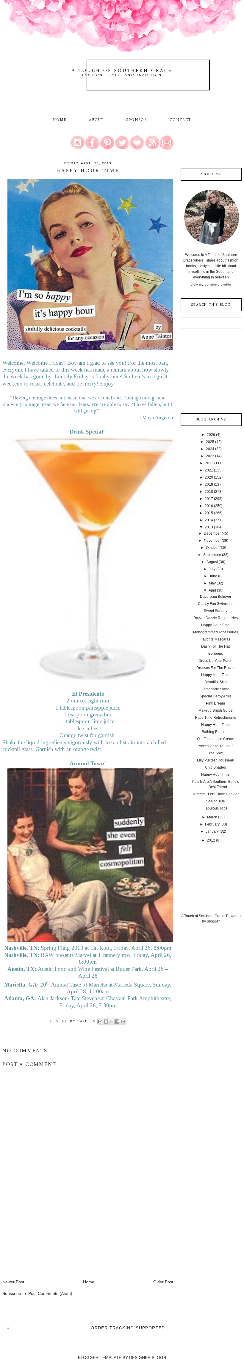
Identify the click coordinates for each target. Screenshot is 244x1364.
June (213, 576)
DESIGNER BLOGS (147, 1357)
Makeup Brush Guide (215, 710)
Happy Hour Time (215, 625)
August (212, 562)
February (212, 824)
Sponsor (137, 120)
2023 (210, 456)
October (212, 548)
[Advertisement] (47, 1237)
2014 (209, 520)
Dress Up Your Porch (215, 661)
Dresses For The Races (215, 668)
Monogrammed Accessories (215, 632)
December (212, 533)
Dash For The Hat (215, 646)
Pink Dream (215, 703)
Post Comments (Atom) (50, 1293)
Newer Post (13, 1281)
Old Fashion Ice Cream (215, 739)
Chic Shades (215, 767)
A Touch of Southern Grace (122, 71)
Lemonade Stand (215, 689)
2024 (210, 449)
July (212, 569)
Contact (180, 120)
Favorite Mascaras (215, 639)
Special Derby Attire (216, 696)
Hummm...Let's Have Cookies (215, 794)
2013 (209, 527)
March (212, 817)
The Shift (215, 753)
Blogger (213, 921)
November (212, 540)
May (212, 583)
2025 (210, 442)
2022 (209, 463)
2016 (209, 506)
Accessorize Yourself (215, 746)
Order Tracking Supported (128, 1327)
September (212, 555)
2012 (211, 840)
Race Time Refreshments (215, 718)
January (212, 831)
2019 (209, 484)
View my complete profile (211, 284)
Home (60, 120)
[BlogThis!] (106, 1021)
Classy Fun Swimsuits (215, 604)
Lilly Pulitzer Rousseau (215, 760)
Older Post (163, 1281)
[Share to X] (112, 1021)
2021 (209, 470)
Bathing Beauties (215, 732)
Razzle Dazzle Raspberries (215, 618)
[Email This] (100, 1021)
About (97, 120)
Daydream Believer (215, 597)
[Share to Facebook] (117, 1021)
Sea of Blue (215, 801)
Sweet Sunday (215, 611)
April (212, 590)
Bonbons (215, 653)
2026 (211, 435)
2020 (209, 477)
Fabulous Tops (215, 808)
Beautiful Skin (215, 682)
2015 (209, 513)
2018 (209, 492)
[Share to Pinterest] (123, 1021)
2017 (209, 499)
